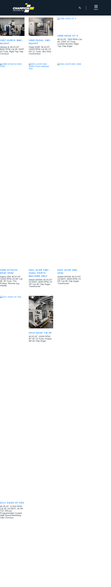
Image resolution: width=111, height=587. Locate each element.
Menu (96, 9)
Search (80, 8)
